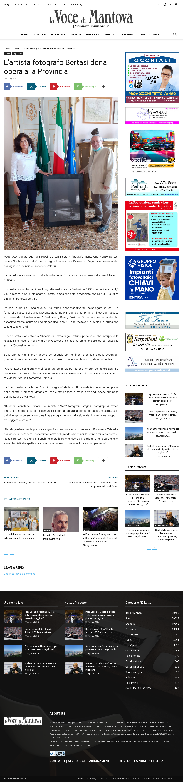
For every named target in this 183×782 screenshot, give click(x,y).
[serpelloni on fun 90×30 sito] (152, 350)
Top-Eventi (17, 53)
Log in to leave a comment (19, 573)
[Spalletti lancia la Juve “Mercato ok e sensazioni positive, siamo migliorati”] (134, 450)
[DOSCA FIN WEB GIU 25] (152, 102)
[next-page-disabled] (12, 552)
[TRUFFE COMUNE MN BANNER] (152, 250)
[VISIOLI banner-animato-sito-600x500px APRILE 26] (152, 299)
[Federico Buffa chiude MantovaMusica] (61, 519)
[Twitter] (170, 4)
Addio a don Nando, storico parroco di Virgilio (30, 482)
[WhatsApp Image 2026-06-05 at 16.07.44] (152, 172)
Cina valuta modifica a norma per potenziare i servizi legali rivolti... (138, 533)
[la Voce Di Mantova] (91, 19)
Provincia (57, 34)
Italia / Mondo (128, 34)
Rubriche (91, 34)
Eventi (74, 34)
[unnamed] (152, 371)
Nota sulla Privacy (87, 778)
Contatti (64, 4)
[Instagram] (164, 4)
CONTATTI (57, 761)
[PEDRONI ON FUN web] (152, 195)
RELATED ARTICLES (17, 499)
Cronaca (37, 34)
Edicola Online (150, 34)
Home (36, 4)
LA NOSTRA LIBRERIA (148, 761)
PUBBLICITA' (122, 761)
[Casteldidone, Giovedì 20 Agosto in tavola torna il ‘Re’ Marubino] (21, 519)
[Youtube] (176, 4)
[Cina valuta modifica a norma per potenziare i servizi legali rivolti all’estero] (134, 433)
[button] (174, 35)
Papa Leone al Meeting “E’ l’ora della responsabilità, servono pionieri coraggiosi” (163, 397)
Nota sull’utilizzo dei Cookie (125, 778)
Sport (108, 34)
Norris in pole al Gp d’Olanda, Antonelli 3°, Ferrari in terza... (166, 497)
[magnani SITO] (152, 123)
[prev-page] (6, 552)
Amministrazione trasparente (157, 778)
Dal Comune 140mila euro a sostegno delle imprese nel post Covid (93, 484)
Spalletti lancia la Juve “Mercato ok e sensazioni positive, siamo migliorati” (163, 449)
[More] (104, 86)
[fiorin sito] (152, 327)
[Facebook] (158, 4)
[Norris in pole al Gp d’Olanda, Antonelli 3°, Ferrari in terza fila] (134, 416)
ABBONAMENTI (100, 761)
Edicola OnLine (50, 4)
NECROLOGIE (77, 761)
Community (77, 4)
